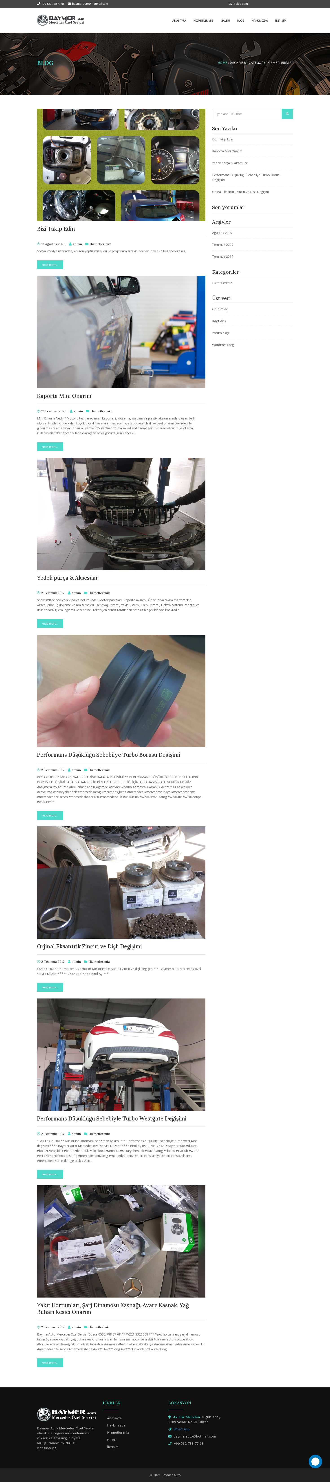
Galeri (225, 20)
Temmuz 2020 (222, 244)
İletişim (280, 20)
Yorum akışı (220, 333)
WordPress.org (223, 345)
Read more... (50, 265)
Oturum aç (220, 309)
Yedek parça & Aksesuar (67, 577)
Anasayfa (179, 20)
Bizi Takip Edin (56, 228)
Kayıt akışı (219, 321)
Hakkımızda (259, 20)
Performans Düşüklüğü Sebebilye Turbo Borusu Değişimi (108, 754)
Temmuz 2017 (222, 256)
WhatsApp (182, 1429)
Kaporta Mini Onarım (64, 396)
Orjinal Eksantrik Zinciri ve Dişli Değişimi (89, 946)
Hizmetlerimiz (203, 20)
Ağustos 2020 (222, 233)
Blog (240, 20)
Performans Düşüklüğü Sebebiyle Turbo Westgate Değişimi (112, 1118)
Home (222, 62)
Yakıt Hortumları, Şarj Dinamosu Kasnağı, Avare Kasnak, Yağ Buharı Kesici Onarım (113, 1309)
